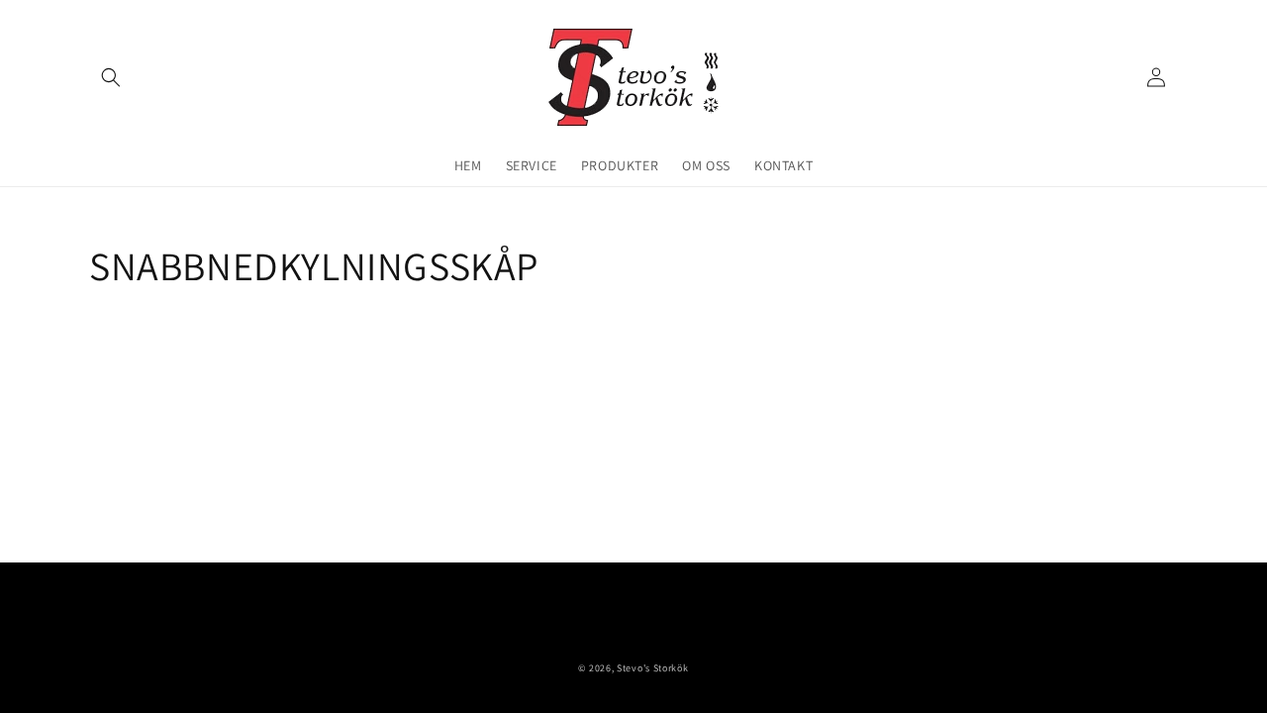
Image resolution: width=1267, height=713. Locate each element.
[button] (111, 77)
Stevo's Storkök (653, 668)
